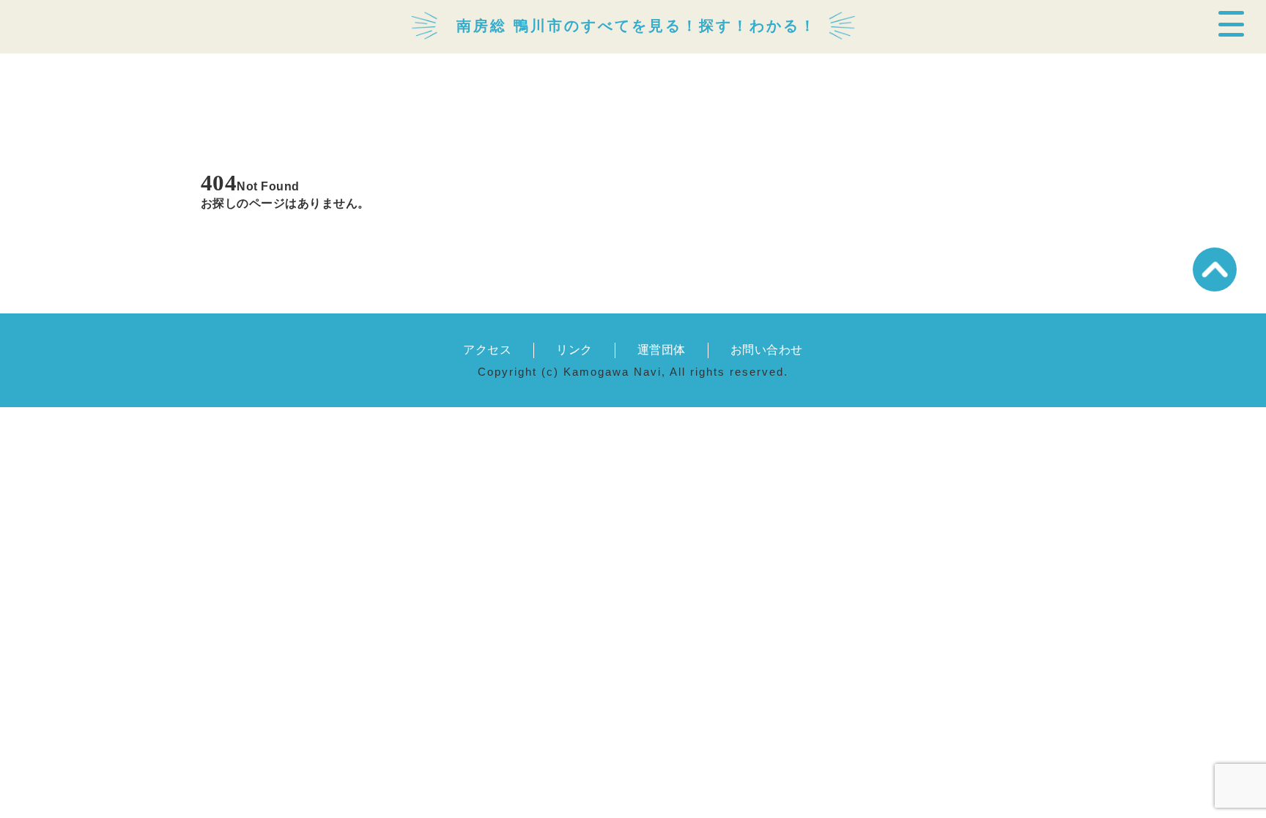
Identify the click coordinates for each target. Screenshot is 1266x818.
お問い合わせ (766, 349)
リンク (574, 349)
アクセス (487, 349)
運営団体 (661, 349)
